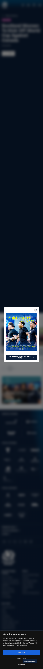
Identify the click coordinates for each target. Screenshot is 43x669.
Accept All (21, 652)
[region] (21, 650)
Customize (21, 658)
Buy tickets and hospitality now (20, 357)
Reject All (21, 664)
